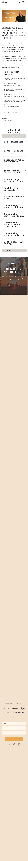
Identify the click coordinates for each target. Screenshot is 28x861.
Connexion (8, 250)
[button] (25, 2)
